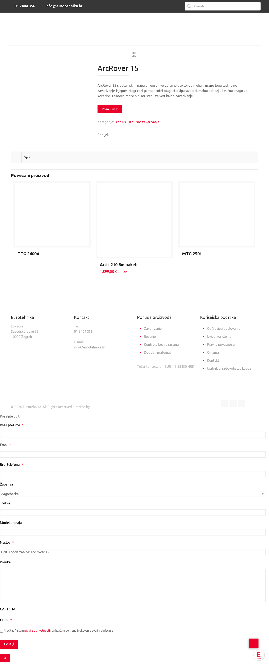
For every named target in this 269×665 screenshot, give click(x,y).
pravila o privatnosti (37, 630)
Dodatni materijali (157, 352)
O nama (213, 352)
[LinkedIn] (233, 403)
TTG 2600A (29, 253)
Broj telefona (11, 464)
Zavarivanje (96, 38)
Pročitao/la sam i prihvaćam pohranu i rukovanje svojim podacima (58, 630)
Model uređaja (11, 523)
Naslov (7, 542)
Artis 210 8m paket (118, 264)
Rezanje (150, 336)
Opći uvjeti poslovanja (223, 328)
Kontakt (213, 360)
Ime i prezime (11, 425)
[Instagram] (241, 403)
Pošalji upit (110, 109)
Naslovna (71, 38)
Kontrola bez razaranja (161, 344)
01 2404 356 (24, 6)
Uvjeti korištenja (219, 336)
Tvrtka (5, 503)
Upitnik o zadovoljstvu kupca (229, 368)
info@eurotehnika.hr (63, 6)
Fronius (120, 122)
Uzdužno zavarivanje (162, 38)
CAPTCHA (7, 609)
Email (6, 445)
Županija (6, 484)
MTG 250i (191, 253)
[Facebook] (224, 403)
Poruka (5, 562)
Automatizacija (125, 38)
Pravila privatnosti (221, 344)
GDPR (6, 620)
